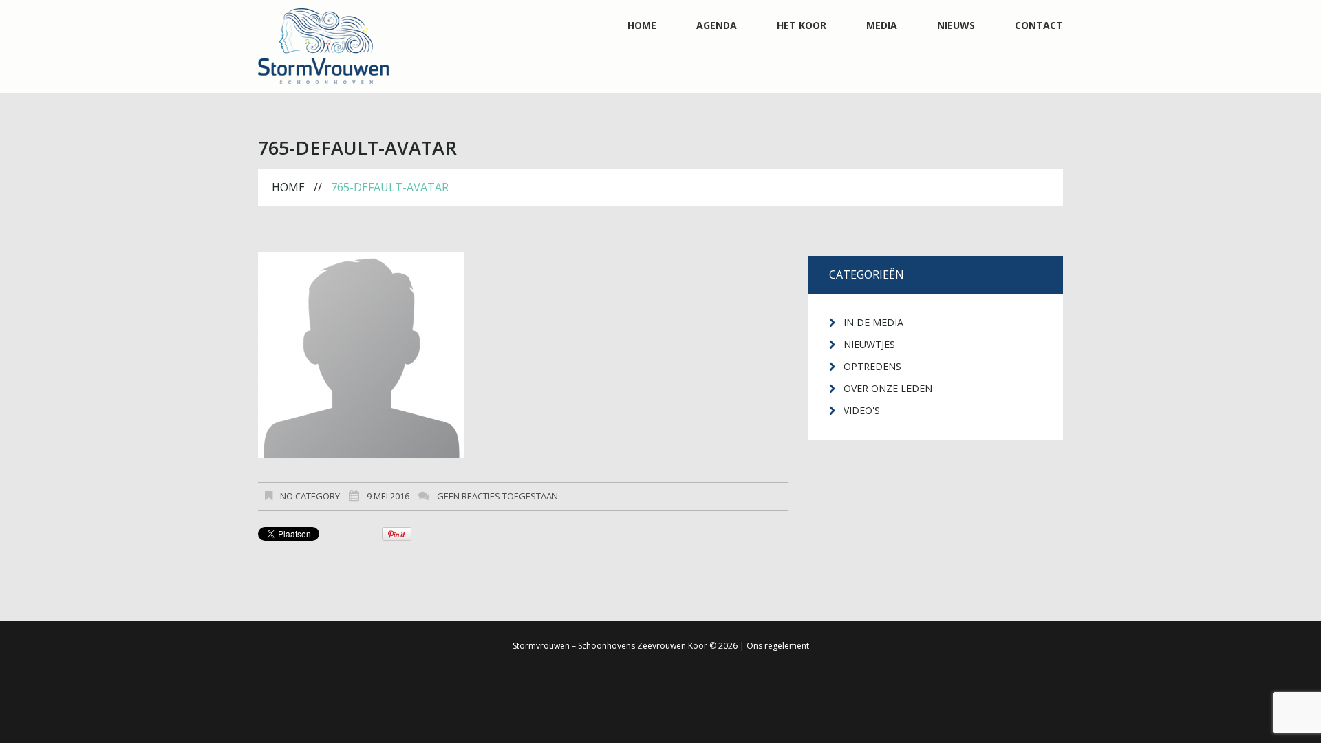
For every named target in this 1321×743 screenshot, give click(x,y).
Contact (1039, 25)
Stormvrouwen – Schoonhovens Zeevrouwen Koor (610, 646)
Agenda (716, 25)
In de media (873, 322)
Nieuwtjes (869, 344)
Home (641, 25)
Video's (862, 410)
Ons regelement (778, 646)
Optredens (872, 366)
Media (881, 25)
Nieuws (956, 25)
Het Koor (801, 25)
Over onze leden (888, 388)
